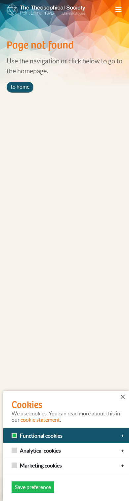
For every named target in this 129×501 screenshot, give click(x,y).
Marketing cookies (41, 465)
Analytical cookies (40, 451)
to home (20, 87)
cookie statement (40, 420)
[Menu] (118, 9)
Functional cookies (41, 436)
